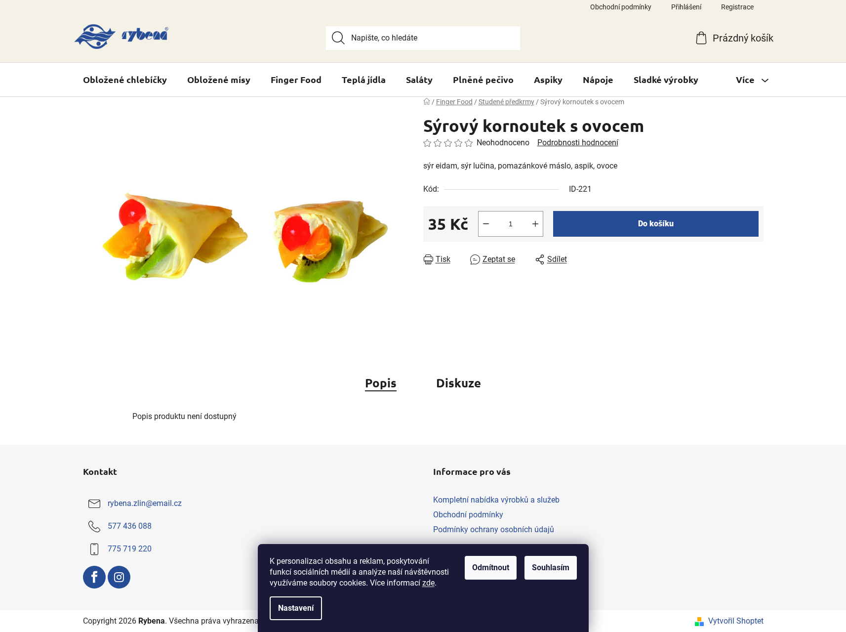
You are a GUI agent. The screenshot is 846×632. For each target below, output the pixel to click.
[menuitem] (125, 79)
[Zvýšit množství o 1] (535, 223)
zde (428, 583)
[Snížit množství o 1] (486, 223)
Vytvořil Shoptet (736, 621)
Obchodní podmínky (620, 7)
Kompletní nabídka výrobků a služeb (496, 500)
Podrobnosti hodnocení (577, 142)
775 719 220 (130, 548)
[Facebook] (94, 577)
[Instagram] (119, 577)
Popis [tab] (381, 382)
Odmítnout (490, 567)
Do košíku (656, 223)
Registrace (737, 7)
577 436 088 (130, 526)
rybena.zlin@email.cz (145, 503)
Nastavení (296, 608)
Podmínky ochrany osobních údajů (493, 529)
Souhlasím (550, 567)
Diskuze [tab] (458, 382)
